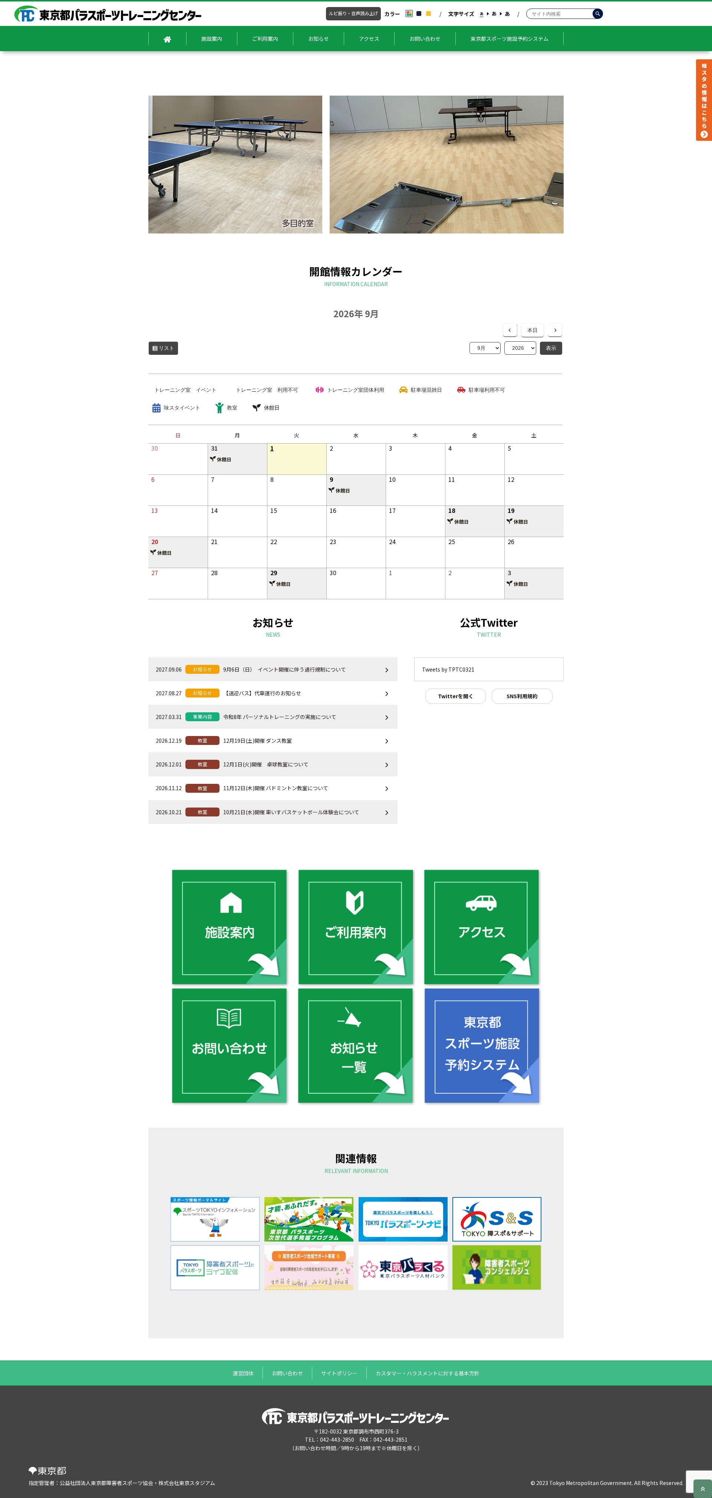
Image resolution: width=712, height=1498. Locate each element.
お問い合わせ (425, 38)
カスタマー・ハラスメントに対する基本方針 (427, 1373)
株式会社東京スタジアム (186, 1483)
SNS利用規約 (522, 696)
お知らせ (318, 38)
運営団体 (243, 1373)
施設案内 (211, 38)
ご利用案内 (265, 38)
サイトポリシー (339, 1373)
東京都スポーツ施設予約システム (509, 38)
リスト (168, 350)
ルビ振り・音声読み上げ (353, 13)
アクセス (369, 38)
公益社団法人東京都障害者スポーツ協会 (106, 1483)
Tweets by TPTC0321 (448, 669)
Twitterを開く (456, 696)
